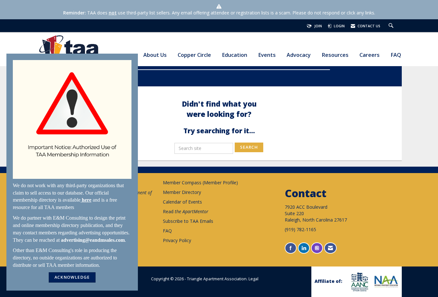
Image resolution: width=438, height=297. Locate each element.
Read (185, 211)
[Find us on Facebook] (291, 248)
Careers (369, 55)
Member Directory (182, 192)
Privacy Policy (177, 240)
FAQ (396, 55)
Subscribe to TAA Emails (188, 221)
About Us (155, 55)
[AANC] (359, 282)
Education (234, 55)
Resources (335, 55)
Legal (253, 279)
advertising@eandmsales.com (93, 240)
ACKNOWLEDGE (72, 277)
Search (249, 147)
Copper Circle (194, 55)
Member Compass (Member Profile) (200, 182)
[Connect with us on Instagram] (317, 248)
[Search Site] (391, 26)
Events (267, 55)
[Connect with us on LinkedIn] (304, 248)
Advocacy (299, 55)
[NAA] (386, 281)
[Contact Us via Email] (330, 248)
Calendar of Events (182, 202)
